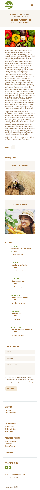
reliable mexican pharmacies (19, 287)
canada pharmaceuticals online (20, 271)
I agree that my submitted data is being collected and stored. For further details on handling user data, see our (20, 379)
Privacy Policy (28, 382)
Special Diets (9, 431)
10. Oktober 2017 (14, 14)
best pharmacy (15, 319)
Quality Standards (10, 441)
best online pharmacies (18, 303)
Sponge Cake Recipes (20, 165)
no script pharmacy (17, 254)
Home (12, 23)
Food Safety (8, 444)
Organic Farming (10, 446)
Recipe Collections (10, 429)
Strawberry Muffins (20, 204)
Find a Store (8, 410)
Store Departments (11, 412)
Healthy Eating (9, 426)
